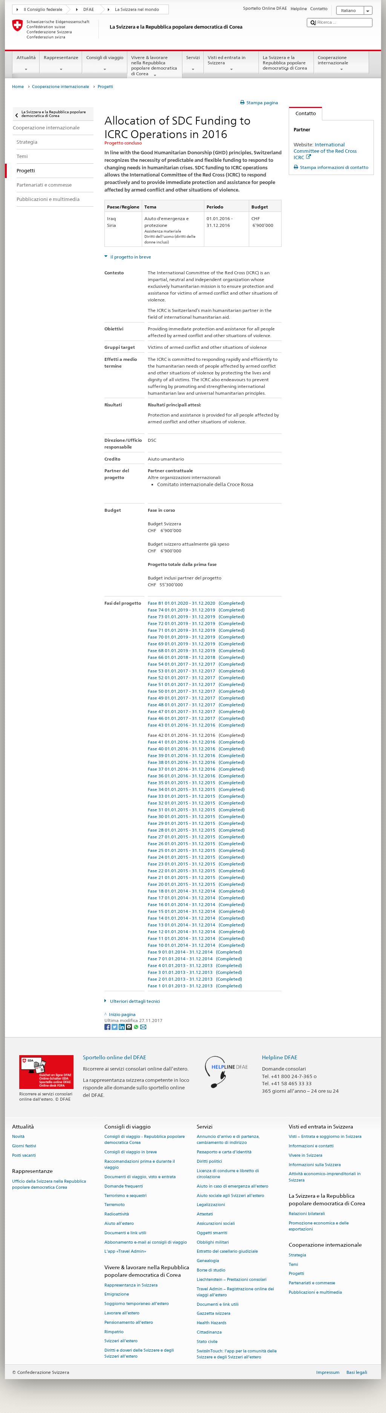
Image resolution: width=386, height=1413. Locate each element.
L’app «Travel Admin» (125, 1251)
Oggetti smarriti (212, 1232)
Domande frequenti (123, 1186)
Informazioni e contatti (311, 1146)
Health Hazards (211, 1323)
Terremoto (114, 1205)
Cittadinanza (209, 1332)
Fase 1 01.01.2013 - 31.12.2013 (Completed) (195, 985)
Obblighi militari (213, 1242)
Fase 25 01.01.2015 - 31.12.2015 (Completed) (196, 850)
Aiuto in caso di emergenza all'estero (232, 1186)
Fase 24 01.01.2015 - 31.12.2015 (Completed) (196, 857)
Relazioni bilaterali (307, 1213)
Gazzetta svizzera (213, 1313)
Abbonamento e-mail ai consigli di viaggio (145, 1242)
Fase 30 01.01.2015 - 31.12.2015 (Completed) (196, 816)
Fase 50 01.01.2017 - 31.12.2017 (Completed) (196, 691)
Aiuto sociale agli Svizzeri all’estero (230, 1195)
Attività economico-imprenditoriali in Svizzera (325, 1177)
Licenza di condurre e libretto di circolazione (228, 1173)
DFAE (88, 9)
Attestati (205, 1214)
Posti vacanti (24, 1155)
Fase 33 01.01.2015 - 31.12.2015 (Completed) (196, 796)
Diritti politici (209, 1161)
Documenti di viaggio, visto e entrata (140, 1176)
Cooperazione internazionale (333, 60)
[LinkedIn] (122, 1026)
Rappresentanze (61, 57)
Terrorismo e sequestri (125, 1195)
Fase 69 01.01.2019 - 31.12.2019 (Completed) (196, 643)
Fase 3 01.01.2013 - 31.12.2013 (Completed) (195, 972)
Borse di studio (211, 1270)
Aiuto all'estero (119, 1223)
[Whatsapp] (136, 1026)
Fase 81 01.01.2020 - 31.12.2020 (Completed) (196, 603)
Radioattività (116, 1214)
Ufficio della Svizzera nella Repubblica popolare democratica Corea (49, 1184)
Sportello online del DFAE (114, 1057)
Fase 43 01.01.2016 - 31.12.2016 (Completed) (196, 724)
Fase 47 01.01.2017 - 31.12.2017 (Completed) (196, 711)
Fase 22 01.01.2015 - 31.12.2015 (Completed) (196, 870)
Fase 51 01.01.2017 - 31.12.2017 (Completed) (196, 684)
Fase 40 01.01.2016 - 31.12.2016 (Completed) (196, 748)
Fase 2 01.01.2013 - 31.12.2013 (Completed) (195, 978)
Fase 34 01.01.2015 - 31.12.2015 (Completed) (196, 789)
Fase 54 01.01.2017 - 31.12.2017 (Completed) (196, 664)
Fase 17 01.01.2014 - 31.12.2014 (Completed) (196, 897)
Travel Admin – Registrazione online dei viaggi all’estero (235, 1292)
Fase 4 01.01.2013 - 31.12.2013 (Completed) (195, 965)
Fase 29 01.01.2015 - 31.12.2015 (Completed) (196, 823)
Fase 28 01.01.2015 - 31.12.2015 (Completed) (196, 829)
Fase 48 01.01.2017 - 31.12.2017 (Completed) (196, 704)
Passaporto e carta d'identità (224, 1152)
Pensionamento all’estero (128, 1322)
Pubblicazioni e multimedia (315, 1292)
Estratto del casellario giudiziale (227, 1251)
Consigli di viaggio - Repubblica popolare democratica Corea (144, 1139)
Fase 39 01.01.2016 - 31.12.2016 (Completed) (196, 755)
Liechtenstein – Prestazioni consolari (232, 1279)
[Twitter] (115, 1026)
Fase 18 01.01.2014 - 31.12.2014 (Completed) (196, 890)
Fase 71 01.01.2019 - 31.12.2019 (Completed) (196, 630)
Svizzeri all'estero (121, 1341)
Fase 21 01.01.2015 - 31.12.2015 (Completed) (196, 877)
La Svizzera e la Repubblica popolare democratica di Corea (285, 63)
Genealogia (208, 1261)
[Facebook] (108, 1026)
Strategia (297, 1255)
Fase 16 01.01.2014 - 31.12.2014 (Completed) (196, 904)
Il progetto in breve (130, 257)
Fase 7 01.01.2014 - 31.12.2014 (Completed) (195, 958)
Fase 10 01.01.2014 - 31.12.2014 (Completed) (196, 945)
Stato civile (207, 1341)
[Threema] (129, 1026)
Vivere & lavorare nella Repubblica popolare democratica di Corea (154, 65)
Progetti (296, 1274)
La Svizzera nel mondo (137, 9)
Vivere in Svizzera (305, 1155)
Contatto (302, 113)
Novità (18, 1136)
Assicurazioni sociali (216, 1223)
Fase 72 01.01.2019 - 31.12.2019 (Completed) (196, 623)
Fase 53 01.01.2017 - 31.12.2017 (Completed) (196, 670)
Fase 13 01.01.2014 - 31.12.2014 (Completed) (196, 924)
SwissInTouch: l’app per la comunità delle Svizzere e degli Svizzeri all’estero (237, 1354)
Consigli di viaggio (104, 57)
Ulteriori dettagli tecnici (134, 1001)
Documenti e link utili (125, 1232)
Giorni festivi (24, 1146)
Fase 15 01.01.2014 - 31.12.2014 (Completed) (196, 911)
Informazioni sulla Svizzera (315, 1164)
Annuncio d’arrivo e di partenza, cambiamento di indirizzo (228, 1139)
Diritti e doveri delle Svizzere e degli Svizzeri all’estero (139, 1353)
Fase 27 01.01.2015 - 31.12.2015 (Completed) (196, 836)
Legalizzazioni (211, 1205)
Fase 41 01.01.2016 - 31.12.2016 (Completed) (196, 741)
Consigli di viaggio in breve (130, 1152)
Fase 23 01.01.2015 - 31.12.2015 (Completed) (196, 863)
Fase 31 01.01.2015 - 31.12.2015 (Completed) (196, 809)
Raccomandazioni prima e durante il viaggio (139, 1164)
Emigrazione (116, 1294)
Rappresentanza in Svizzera (131, 1285)
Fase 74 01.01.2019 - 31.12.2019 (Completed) (196, 609)
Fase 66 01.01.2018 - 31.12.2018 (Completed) (196, 657)
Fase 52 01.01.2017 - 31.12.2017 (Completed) (196, 677)
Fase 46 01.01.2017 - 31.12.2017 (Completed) (196, 718)
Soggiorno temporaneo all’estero (136, 1304)
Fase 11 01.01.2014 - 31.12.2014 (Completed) (196, 938)
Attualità (26, 57)
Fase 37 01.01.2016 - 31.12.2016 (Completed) (196, 769)
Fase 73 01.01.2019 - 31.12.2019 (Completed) (196, 616)
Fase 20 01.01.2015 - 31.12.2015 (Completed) (196, 884)
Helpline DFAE (279, 1057)
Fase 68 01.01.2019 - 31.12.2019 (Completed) (196, 650)
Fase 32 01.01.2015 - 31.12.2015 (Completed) (196, 802)
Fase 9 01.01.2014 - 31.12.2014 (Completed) (195, 951)
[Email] (143, 1026)
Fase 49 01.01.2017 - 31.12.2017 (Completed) (196, 697)
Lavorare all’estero (121, 1313)
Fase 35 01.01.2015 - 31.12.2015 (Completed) (196, 782)
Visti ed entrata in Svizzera (226, 60)
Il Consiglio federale (43, 9)
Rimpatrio (114, 1331)
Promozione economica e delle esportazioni (319, 1226)
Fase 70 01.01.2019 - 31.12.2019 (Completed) (196, 636)
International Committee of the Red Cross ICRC (325, 150)
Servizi (193, 57)
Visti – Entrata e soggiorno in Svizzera (325, 1136)
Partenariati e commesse (312, 1283)
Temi (293, 1264)
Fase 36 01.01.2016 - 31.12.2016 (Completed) (196, 775)
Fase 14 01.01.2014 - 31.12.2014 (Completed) (196, 918)
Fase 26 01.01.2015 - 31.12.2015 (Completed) (196, 843)
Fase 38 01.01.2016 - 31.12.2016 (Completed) (196, 762)
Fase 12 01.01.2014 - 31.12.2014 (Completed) (196, 931)
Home (18, 86)
